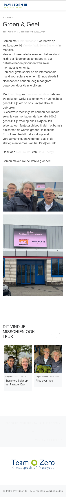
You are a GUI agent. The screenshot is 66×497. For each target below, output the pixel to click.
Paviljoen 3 (20, 491)
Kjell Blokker (23, 152)
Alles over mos (44, 380)
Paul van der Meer (37, 94)
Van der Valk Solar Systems (40, 45)
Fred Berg (14, 94)
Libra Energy (46, 152)
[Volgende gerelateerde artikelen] (59, 334)
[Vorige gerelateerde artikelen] (51, 334)
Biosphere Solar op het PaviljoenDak (17, 382)
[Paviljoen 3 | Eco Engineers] (15, 5)
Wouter (12, 32)
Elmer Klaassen (28, 41)
